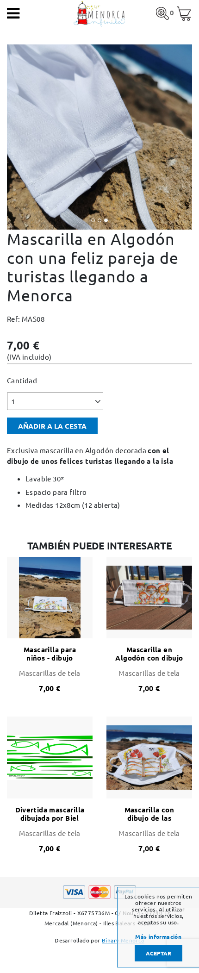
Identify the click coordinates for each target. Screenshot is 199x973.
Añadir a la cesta (52, 425)
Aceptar (158, 953)
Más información (158, 936)
